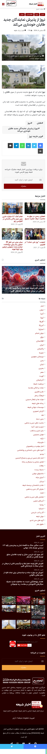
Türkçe (19, 718)
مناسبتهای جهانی (38, 473)
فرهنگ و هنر (39, 395)
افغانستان (29, 14)
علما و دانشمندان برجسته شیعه (33, 485)
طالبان (39, 123)
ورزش (41, 481)
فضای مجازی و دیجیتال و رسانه (33, 462)
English (26, 718)
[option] (23, 280)
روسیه (42, 504)
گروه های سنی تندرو (37, 520)
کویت (41, 376)
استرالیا (41, 508)
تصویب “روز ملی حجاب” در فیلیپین (35, 243)
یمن (42, 360)
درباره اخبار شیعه (38, 711)
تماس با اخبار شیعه (25, 711)
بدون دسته (40, 419)
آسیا (42, 314)
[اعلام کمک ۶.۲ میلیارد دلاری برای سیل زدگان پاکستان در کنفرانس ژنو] (12, 208)
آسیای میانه (40, 477)
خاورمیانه (40, 442)
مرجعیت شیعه (38, 384)
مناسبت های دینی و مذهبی (34, 423)
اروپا (36, 14)
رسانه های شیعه (38, 403)
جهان (22, 14)
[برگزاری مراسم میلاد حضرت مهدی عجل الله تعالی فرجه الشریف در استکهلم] (23, 600)
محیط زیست (39, 469)
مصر (42, 372)
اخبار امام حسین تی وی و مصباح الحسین (29, 458)
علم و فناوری (39, 391)
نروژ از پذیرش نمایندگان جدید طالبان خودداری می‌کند (23, 130)
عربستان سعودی (37, 356)
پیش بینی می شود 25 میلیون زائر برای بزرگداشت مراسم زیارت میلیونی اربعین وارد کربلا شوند (12, 246)
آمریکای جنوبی (38, 501)
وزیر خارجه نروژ (35, 136)
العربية (32, 718)
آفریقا (41, 321)
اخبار (37, 9)
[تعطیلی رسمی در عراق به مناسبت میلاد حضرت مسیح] (35, 208)
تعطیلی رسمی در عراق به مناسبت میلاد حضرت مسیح (35, 217)
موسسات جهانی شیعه (35, 407)
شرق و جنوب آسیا (37, 427)
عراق (42, 337)
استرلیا (41, 329)
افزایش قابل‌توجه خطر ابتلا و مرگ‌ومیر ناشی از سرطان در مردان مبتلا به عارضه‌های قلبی (25, 290)
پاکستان (40, 349)
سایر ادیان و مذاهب (37, 430)
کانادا (42, 493)
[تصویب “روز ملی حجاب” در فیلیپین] (35, 234)
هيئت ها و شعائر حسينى (35, 399)
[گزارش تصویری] (38, 612)
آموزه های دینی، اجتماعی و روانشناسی (30, 450)
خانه (42, 9)
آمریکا (41, 325)
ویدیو (42, 454)
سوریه (41, 352)
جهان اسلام (39, 333)
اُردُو (14, 718)
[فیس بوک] (40, 145)
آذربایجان (40, 380)
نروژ (29, 123)
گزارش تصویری (38, 411)
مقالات (41, 465)
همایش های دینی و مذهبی (34, 497)
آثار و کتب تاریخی (37, 512)
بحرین (41, 368)
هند (42, 415)
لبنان (42, 364)
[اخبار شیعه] (35, 4)
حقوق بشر (40, 524)
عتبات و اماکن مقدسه (36, 388)
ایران (42, 345)
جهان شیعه (40, 516)
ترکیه (42, 438)
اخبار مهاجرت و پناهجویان (35, 446)
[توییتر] (34, 145)
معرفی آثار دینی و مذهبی (35, 489)
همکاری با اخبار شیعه (10, 711)
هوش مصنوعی (38, 434)
